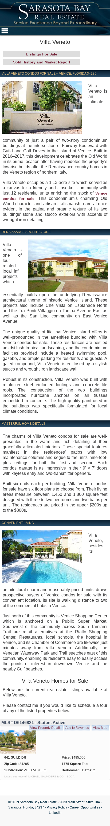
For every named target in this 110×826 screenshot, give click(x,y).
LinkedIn (55, 813)
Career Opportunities (85, 807)
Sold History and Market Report (41, 62)
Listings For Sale (41, 54)
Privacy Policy (57, 807)
